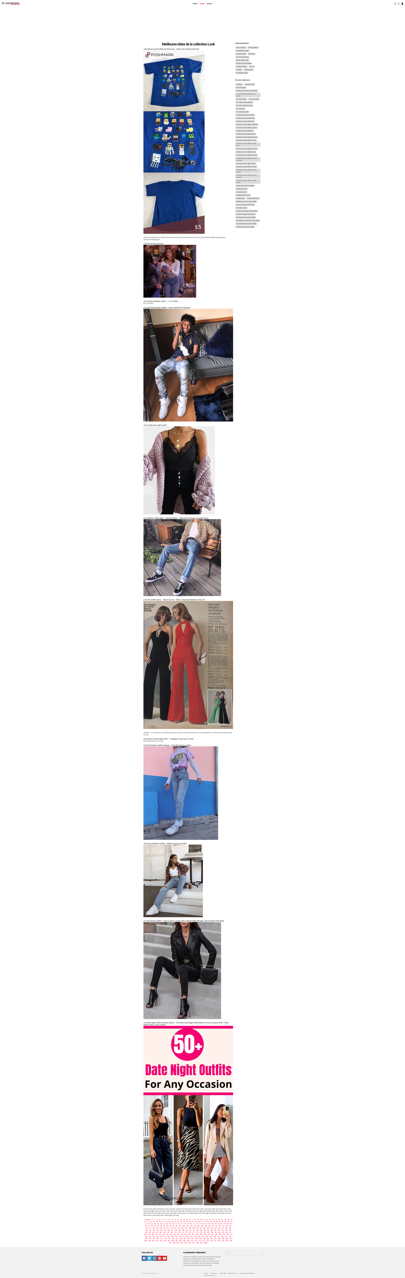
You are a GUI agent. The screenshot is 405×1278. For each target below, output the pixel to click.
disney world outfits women (247, 167)
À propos (214, 1273)
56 (220, 1222)
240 (165, 1238)
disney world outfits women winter (246, 181)
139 (230, 1228)
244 (181, 1238)
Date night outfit (243, 60)
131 (201, 1228)
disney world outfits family (246, 134)
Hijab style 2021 (254, 198)
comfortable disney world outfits (245, 95)
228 (207, 1236)
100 (177, 1226)
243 (177, 1238)
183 (216, 1232)
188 (145, 1234)
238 (158, 1238)
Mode (209, 4)
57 (222, 1222)
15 (186, 1219)
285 (185, 1243)
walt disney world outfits (246, 227)
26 (219, 1219)
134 (212, 1228)
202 (197, 1234)
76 (191, 1224)
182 (212, 1232)
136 (219, 1228)
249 (200, 1238)
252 (211, 1238)
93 (155, 1226)
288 (197, 1243)
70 (173, 1224)
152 (190, 1230)
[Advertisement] (202, 23)
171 (172, 1232)
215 (157, 1236)
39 (169, 1222)
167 (157, 1232)
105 (195, 1226)
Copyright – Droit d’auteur (228, 1273)
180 (205, 1232)
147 (172, 1230)
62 (149, 1224)
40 (172, 1222)
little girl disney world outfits (247, 202)
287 (193, 1243)
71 (176, 1224)
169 (164, 1232)
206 (212, 1234)
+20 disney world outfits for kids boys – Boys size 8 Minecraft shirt (171, 49)
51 (205, 1222)
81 (206, 1224)
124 (175, 1228)
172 (175, 1232)
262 (161, 1241)
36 (160, 1222)
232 (222, 1236)
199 (185, 1234)
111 (216, 1226)
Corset (252, 54)
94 (158, 1226)
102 (184, 1226)
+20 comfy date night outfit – (155, 425)
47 (193, 1222)
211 (231, 1234)
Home (195, 4)
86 (221, 1224)
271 (196, 1241)
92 (152, 1226)
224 (191, 1236)
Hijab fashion (242, 192)
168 (161, 1232)
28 (225, 1219)
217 (165, 1236)
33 (151, 1222)
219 (172, 1236)
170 (168, 1232)
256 (226, 1238)
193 (163, 1234)
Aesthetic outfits (243, 51)
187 (230, 1232)
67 (164, 1224)
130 (197, 1228)
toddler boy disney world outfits (248, 221)
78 (197, 1224)
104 (191, 1226)
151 (187, 1230)
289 (201, 1243)
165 (150, 1232)
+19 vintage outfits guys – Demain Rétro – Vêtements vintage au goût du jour (175, 518)
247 (192, 1238)
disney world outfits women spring (246, 171)
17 (192, 1219)
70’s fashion (242, 48)
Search (261, 1253)
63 (152, 1224)
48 (196, 1222)
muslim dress (242, 208)
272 (199, 1241)
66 (161, 1224)
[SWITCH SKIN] (402, 4)
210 (228, 1234)
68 (167, 1224)
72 (179, 1224)
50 (202, 1222)
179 (201, 1232)
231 (218, 1236)
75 (188, 1224)
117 (150, 1228)
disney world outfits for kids (247, 140)
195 (171, 1234)
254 (219, 1238)
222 (183, 1236)
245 (185, 1238)
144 (161, 1230)
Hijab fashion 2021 (244, 195)
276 (215, 1241)
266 (176, 1241)
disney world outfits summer (247, 155)
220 (176, 1236)
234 (230, 1236)
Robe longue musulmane (246, 214)
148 (176, 1230)
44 (184, 1222)
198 (182, 1234)
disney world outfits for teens (247, 149)
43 (181, 1222)
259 (149, 1241)
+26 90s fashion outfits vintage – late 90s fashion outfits (167, 745)
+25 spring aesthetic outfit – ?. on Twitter (160, 301)
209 (224, 1234)
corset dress (242, 99)
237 (154, 1238)
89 (231, 1224)
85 (218, 1224)
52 (208, 1222)
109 (209, 1226)
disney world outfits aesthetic (248, 124)
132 (204, 1228)
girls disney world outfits (246, 186)
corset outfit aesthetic (245, 102)
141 (150, 1230)
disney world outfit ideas (246, 118)
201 (193, 1234)
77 (194, 1224)
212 (146, 1236)
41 (175, 1222)
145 (165, 1230)
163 (230, 1230)
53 (211, 1222)
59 (228, 1222)
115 (230, 1226)
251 (208, 1238)
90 (146, 1226)
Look (202, 4)
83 (212, 1224)
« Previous (147, 1219)
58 (225, 1222)
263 (165, 1241)
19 (198, 1219)
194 (167, 1234)
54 (214, 1222)
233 (226, 1236)
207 (216, 1234)
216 (161, 1236)
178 (197, 1232)
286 (189, 1243)
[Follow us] (395, 4)
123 (171, 1228)
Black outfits (242, 54)
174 (183, 1232)
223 (187, 1236)
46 (190, 1222)
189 (149, 1234)
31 (145, 1222)
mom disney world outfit (246, 205)
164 (146, 1232)
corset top (241, 109)
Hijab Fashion (242, 67)
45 (187, 1222)
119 (157, 1228)
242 (173, 1238)
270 (192, 1241)
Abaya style (242, 88)
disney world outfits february (247, 137)
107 (202, 1226)
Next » (206, 1243)
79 (200, 1224)
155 (201, 1230)
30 (231, 1219)
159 (215, 1230)
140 (147, 1230)
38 (166, 1222)
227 (203, 1236)
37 (163, 1222)
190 (152, 1234)
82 (209, 1224)
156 (204, 1230)
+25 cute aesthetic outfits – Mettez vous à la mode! (165, 843)
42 (178, 1222)
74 (185, 1224)
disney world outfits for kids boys (246, 144)
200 (189, 1234)
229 (210, 1236)
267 (180, 1241)
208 (220, 1234)
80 (203, 1224)
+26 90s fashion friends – (154, 244)
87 (224, 1224)
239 (161, 1238)
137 (222, 1228)
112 (220, 1226)
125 (179, 1228)
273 (203, 1241)
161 (222, 1230)
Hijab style (241, 198)
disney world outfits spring (247, 152)
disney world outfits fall (245, 131)
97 (167, 1226)
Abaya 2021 (250, 84)
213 (150, 1236)
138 (226, 1228)
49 (199, 1222)
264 (168, 1241)
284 (182, 1243)
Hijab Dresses (242, 189)
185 (223, 1232)
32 (148, 1222)
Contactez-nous (209, 1275)
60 (231, 1222)
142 (154, 1230)
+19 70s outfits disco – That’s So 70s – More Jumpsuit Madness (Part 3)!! (174, 600)
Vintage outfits (243, 73)
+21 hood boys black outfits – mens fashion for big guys (166, 307)
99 (173, 1226)
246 (188, 1238)
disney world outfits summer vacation (246, 159)
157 (208, 1230)
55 (217, 1222)
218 (168, 1236)
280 (231, 1241)
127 (186, 1228)
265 (172, 1241)
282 (174, 1243)
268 (184, 1241)
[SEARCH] (398, 4)
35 (157, 1222)
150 (183, 1230)
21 (204, 1219)
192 (160, 1234)
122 (168, 1228)
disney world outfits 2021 (246, 121)
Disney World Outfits (244, 63)
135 (215, 1228)
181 (208, 1232)
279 (227, 1241)
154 (197, 1230)
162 (226, 1230)
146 (168, 1230)
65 (158, 1224)
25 (216, 1219)
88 (227, 1224)
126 (182, 1228)
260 (153, 1241)
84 (215, 1224)
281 (170, 1243)
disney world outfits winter (246, 164)
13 (181, 1219)
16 (189, 1219)
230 (214, 1236)
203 (201, 1234)
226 (199, 1236)
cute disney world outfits (246, 115)
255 (223, 1238)
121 (164, 1228)
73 (182, 1224)
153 (194, 1230)
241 (169, 1238)
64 (155, 1224)
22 (207, 1219)
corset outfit (255, 99)
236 (150, 1238)
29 (228, 1219)
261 (157, 1241)
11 (175, 1219)
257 (230, 1238)
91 (149, 1226)
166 (153, 1232)
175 (186, 1232)
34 (154, 1222)
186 (226, 1232)
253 (215, 1238)
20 (201, 1219)
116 (146, 1228)
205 (208, 1234)
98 (170, 1226)
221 (180, 1236)
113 (223, 1226)
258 (145, 1241)
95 (161, 1226)
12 (178, 1219)
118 (153, 1228)
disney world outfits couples (247, 128)
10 (172, 1219)
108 (206, 1226)
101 (180, 1226)
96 (164, 1226)
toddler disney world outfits (247, 224)
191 (156, 1234)
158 (212, 1230)
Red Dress (249, 70)
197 (178, 1234)
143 (158, 1230)
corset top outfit (243, 112)
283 (178, 1243)
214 (154, 1236)
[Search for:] (244, 1253)
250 (204, 1238)
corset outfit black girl (245, 105)
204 (204, 1234)
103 (187, 1226)
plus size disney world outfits (247, 211)
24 (213, 1219)
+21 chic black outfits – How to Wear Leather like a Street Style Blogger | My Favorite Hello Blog (183, 921)
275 (211, 1241)
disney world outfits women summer (246, 176)
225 (195, 1236)
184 (219, 1232)
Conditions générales (247, 1273)
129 (193, 1228)
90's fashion (254, 48)
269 (188, 1241)
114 (227, 1226)
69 (170, 1224)
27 (222, 1219)
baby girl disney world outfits (247, 91)
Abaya (240, 84)
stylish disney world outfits (246, 217)
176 (190, 1232)
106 (198, 1226)
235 (146, 1238)
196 (174, 1234)
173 (179, 1232)
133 (208, 1228)
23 (210, 1219)
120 (160, 1228)
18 (195, 1219)
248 (196, 1238)
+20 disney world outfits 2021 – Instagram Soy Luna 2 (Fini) (168, 739)
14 (184, 1219)
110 (213, 1226)
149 (180, 1230)
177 (194, 1232)
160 (219, 1230)
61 (146, 1224)
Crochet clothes (243, 57)
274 (207, 1241)
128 (190, 1228)
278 (223, 1241)
